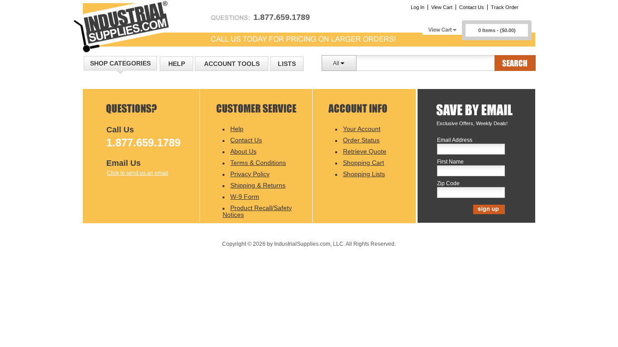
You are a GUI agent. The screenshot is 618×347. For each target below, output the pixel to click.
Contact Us (471, 7)
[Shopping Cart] (442, 27)
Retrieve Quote (364, 151)
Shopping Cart (363, 162)
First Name (450, 162)
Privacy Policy (250, 174)
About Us (243, 151)
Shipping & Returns (257, 185)
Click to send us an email (137, 173)
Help (176, 63)
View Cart (441, 7)
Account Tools (232, 63)
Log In (417, 7)
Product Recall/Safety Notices (257, 211)
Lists (287, 63)
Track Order (504, 7)
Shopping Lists (364, 174)
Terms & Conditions (258, 162)
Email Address (454, 140)
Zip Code (448, 184)
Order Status (361, 140)
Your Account (361, 128)
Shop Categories (120, 63)
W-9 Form (244, 196)
